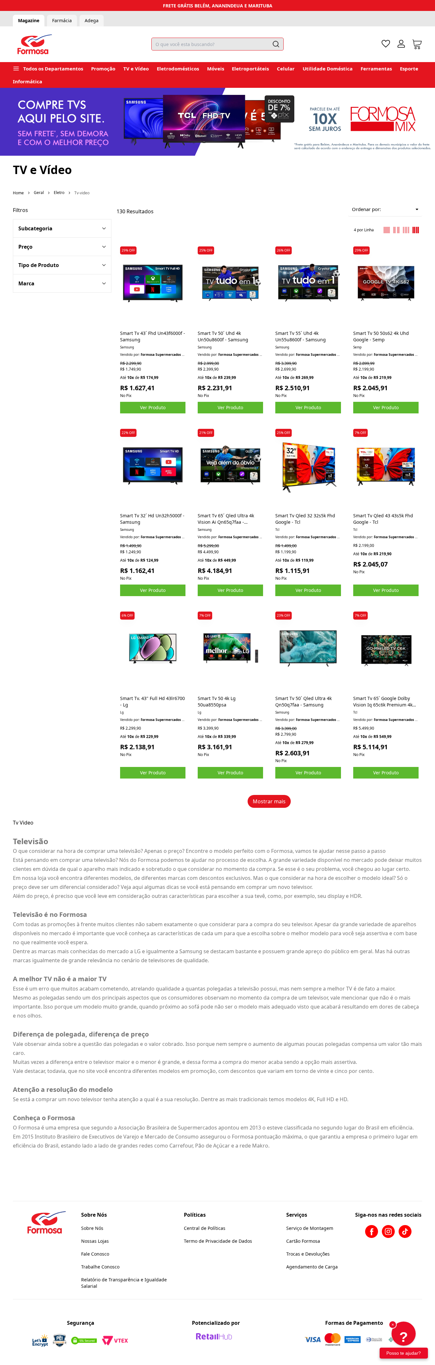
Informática (27, 81)
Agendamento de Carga (312, 1267)
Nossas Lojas (95, 1241)
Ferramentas (376, 68)
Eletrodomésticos (178, 68)
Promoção (103, 68)
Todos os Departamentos (53, 68)
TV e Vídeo (136, 68)
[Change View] (386, 230)
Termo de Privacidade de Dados (218, 1241)
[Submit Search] (276, 44)
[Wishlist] (385, 43)
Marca (26, 283)
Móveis (215, 68)
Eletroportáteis (250, 68)
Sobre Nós (92, 1228)
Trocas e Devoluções (308, 1254)
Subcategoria (35, 228)
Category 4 (62, 265)
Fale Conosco (95, 1254)
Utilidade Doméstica (328, 68)
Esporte (409, 68)
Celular (286, 68)
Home (18, 193)
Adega (92, 20)
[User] (401, 43)
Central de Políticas (204, 1228)
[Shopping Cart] (417, 44)
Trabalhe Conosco (100, 1267)
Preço (25, 246)
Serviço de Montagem (309, 1228)
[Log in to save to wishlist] (180, 248)
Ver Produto (152, 407)
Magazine (28, 20)
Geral (39, 192)
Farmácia (62, 20)
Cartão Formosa (303, 1241)
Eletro (59, 192)
